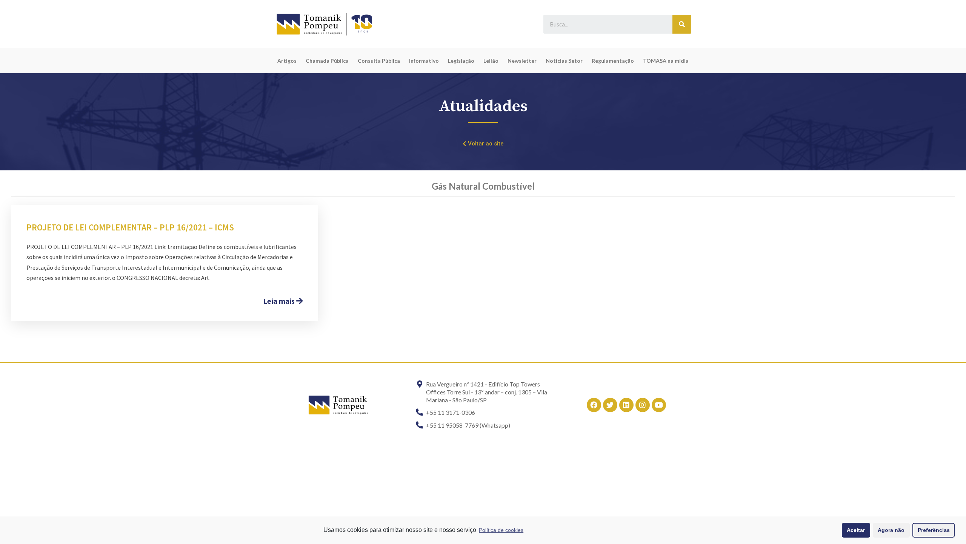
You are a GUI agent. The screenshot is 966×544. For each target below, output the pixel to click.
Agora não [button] (891, 530)
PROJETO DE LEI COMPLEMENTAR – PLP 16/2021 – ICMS (130, 227)
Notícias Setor (564, 60)
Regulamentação (613, 60)
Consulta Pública (379, 60)
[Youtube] (659, 405)
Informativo (424, 60)
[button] (483, 143)
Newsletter (522, 60)
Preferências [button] (934, 530)
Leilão (490, 60)
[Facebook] (594, 405)
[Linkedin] (626, 405)
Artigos (287, 60)
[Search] (681, 24)
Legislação (461, 60)
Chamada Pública (327, 60)
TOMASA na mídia (666, 60)
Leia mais (279, 301)
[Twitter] (610, 405)
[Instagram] (642, 405)
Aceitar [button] (856, 530)
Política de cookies (501, 530)
